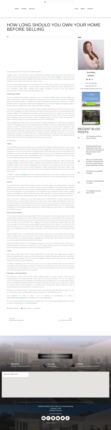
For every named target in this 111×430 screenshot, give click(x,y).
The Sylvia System (60, 423)
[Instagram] (48, 418)
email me (15, 364)
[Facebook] (43, 418)
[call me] (44, 365)
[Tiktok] (67, 418)
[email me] (8, 365)
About (17, 8)
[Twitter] (63, 418)
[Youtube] (58, 418)
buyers (24, 8)
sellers (31, 8)
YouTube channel (31, 303)
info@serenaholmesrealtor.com (17, 298)
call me (51, 364)
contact (90, 8)
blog (76, 8)
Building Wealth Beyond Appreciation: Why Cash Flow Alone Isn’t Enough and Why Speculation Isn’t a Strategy (95, 150)
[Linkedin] (53, 418)
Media (83, 8)
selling (58, 77)
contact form (47, 298)
